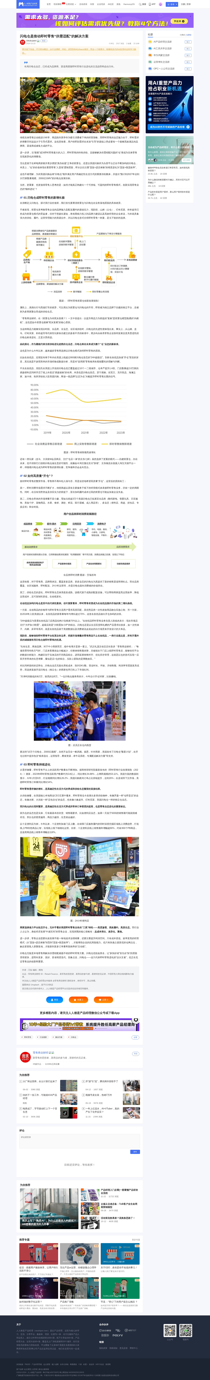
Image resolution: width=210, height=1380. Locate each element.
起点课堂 (46, 1364)
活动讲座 (83, 4)
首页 (49, 4)
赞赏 (56, 1000)
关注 (43, 41)
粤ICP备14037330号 (51, 1372)
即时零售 (27, 1037)
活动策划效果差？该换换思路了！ (118, 1218)
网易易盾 (73, 1364)
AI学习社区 (100, 1364)
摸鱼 (119, 4)
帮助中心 (134, 1348)
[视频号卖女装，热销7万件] (131, 1099)
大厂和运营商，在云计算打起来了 (40, 1081)
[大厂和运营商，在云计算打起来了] (68, 1085)
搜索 (144, 4)
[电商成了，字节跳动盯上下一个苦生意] (68, 1113)
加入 (188, 42)
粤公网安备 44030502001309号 (71, 1372)
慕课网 (108, 1364)
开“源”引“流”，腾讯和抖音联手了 (102, 1081)
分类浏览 (70, 4)
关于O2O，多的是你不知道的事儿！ (119, 1267)
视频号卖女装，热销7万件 (99, 1095)
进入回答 (186, 160)
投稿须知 (113, 1348)
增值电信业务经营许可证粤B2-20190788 (70, 1375)
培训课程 (58, 4)
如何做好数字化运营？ (30, 1302)
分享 (135, 1037)
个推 (80, 1364)
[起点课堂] (105, 1330)
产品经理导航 (37, 1364)
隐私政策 (103, 1348)
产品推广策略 (67, 1302)
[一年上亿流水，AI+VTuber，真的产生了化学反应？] (131, 1113)
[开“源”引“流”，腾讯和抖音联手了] (131, 1085)
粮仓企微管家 (44, 1369)
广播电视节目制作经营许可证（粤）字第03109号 (35, 1375)
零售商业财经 (31, 41)
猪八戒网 (55, 1364)
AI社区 (111, 4)
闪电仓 (73, 1037)
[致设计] (105, 1335)
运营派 (34, 1369)
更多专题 (136, 1240)
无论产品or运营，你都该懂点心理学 (78, 1267)
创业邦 (91, 1364)
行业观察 (43, 1037)
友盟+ (85, 1364)
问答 (92, 4)
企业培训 (101, 4)
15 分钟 (136, 44)
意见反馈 (124, 1348)
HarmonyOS (129, 4)
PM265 (27, 1364)
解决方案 (58, 1037)
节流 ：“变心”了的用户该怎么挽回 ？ (119, 1302)
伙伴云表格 (64, 1364)
